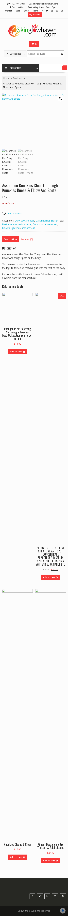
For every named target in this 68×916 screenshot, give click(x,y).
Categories (15, 68)
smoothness (28, 227)
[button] (64, 67)
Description (10, 239)
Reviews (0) (26, 239)
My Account (34, 14)
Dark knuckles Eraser (46, 220)
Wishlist (8, 10)
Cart (18, 10)
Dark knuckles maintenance (17, 224)
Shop (26, 10)
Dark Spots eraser (24, 220)
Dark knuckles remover (45, 224)
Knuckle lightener (11, 227)
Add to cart (16, 351)
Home (35, 10)
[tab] (10, 239)
